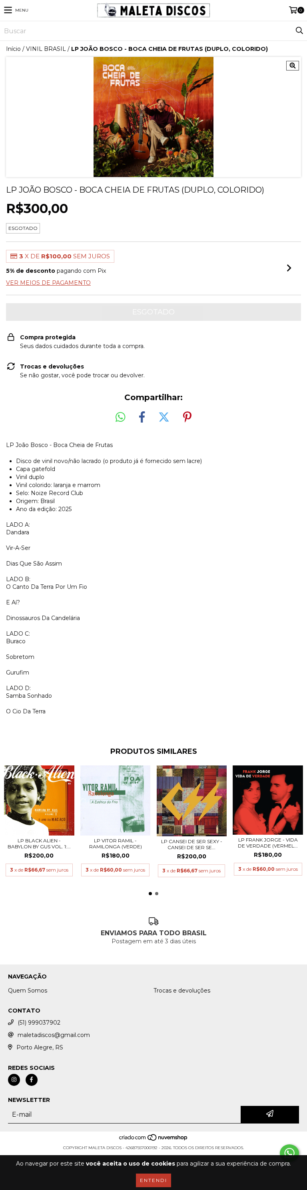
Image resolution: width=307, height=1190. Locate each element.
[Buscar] (299, 31)
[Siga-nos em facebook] (32, 1080)
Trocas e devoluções (182, 990)
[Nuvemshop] (154, 1139)
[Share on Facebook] (142, 417)
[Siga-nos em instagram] (14, 1080)
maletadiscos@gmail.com (54, 1035)
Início (13, 48)
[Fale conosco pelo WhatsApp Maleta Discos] (289, 1153)
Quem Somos (27, 990)
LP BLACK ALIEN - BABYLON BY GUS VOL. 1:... (39, 844)
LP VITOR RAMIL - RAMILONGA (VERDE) (115, 844)
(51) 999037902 (39, 1022)
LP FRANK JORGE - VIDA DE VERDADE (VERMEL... (268, 843)
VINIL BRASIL (46, 48)
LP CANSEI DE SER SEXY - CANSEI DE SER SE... (191, 844)
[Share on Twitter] (163, 417)
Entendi (153, 1180)
